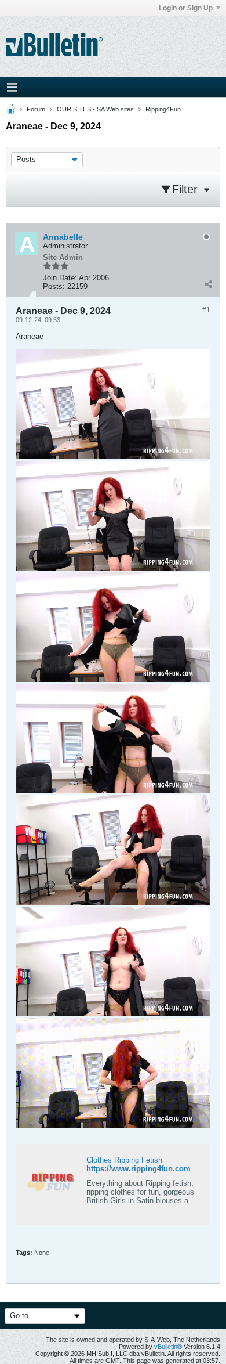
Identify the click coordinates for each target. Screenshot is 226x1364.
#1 (206, 310)
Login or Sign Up (186, 8)
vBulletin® (168, 1346)
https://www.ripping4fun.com (138, 1168)
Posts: (54, 286)
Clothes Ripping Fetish (124, 1160)
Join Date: (60, 277)
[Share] (208, 284)
